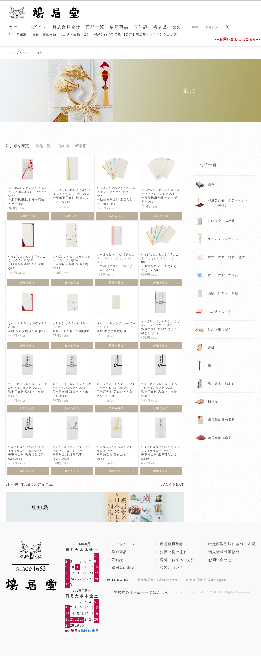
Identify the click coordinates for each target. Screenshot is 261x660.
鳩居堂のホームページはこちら (141, 592)
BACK (166, 484)
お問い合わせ (220, 560)
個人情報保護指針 (224, 552)
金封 (39, 53)
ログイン (37, 27)
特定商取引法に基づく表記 (231, 544)
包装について (171, 568)
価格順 (63, 146)
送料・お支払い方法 (177, 560)
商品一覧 (95, 27)
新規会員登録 (66, 27)
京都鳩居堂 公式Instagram (206, 579)
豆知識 (141, 27)
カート (16, 27)
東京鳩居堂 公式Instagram (157, 579)
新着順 (81, 146)
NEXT (178, 484)
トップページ (19, 53)
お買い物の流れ (173, 552)
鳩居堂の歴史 (167, 27)
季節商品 (119, 27)
